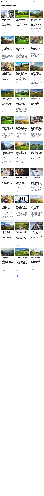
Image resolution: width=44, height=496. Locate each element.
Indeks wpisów (35, 1)
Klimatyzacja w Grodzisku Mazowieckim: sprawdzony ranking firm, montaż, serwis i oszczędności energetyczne (36, 260)
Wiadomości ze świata (6, 1)
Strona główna (41, 1)
